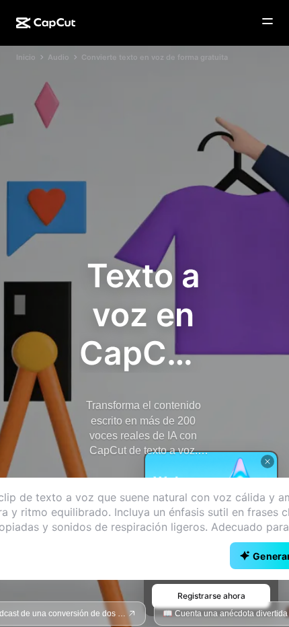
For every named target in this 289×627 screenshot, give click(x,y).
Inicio (26, 57)
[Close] (267, 461)
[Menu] (267, 21)
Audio (58, 57)
